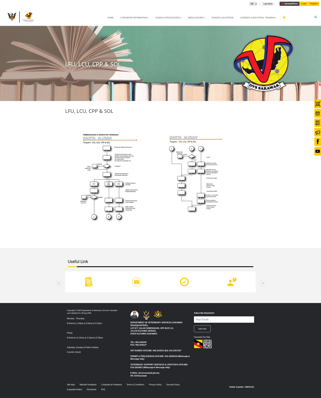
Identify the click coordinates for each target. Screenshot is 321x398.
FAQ (103, 389)
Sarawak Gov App (202, 337)
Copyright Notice (74, 389)
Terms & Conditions (135, 384)
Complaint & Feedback (111, 384)
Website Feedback (88, 384)
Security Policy (173, 384)
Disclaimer (91, 389)
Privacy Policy (155, 384)
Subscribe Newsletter (204, 313)
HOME (111, 18)
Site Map (71, 384)
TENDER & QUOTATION (222, 18)
